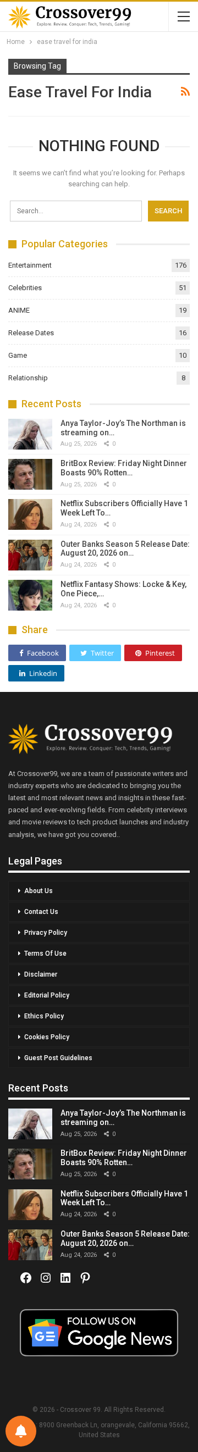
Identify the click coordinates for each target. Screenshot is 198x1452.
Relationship (28, 378)
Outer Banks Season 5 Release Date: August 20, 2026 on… (125, 549)
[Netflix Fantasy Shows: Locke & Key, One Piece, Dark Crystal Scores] (30, 595)
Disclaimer (40, 974)
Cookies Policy (46, 1037)
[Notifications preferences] (21, 1431)
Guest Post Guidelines (58, 1058)
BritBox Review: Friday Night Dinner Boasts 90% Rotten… (124, 468)
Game (17, 355)
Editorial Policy (46, 995)
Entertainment (30, 265)
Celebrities (25, 288)
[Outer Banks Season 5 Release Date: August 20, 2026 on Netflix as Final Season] (30, 555)
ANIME (19, 310)
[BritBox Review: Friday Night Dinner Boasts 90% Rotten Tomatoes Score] (30, 474)
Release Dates (31, 333)
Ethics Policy (44, 1016)
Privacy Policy (45, 932)
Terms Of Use (45, 953)
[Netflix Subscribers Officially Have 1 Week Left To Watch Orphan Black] (30, 514)
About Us (38, 891)
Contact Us (41, 912)
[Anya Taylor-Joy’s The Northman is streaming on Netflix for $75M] (30, 434)
